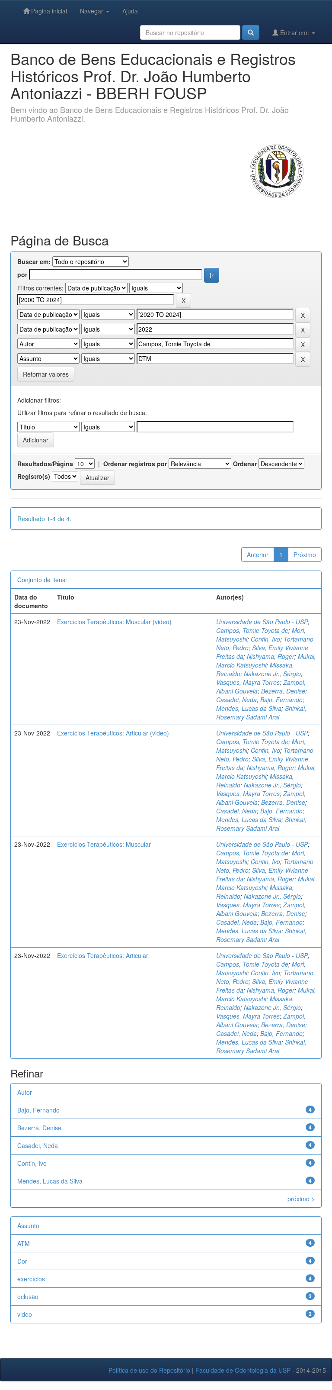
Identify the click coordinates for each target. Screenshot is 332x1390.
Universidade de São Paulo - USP (262, 621)
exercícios (31, 1278)
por (22, 274)
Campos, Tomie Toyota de (252, 630)
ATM (23, 1243)
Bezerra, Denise (283, 691)
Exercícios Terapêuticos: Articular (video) (113, 733)
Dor (22, 1261)
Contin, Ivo (265, 639)
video (24, 1314)
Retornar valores (46, 374)
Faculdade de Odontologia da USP (242, 1370)
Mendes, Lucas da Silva (248, 708)
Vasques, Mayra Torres (248, 682)
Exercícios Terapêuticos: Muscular (104, 844)
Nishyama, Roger (270, 656)
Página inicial (48, 10)
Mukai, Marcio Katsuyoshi (266, 660)
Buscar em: (34, 261)
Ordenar (245, 463)
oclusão (27, 1296)
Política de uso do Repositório (149, 1370)
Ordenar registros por (135, 463)
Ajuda (130, 10)
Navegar (92, 10)
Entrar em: (294, 32)
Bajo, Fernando (281, 699)
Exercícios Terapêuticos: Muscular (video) (114, 621)
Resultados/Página (45, 463)
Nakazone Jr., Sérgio (272, 673)
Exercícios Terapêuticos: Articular (102, 955)
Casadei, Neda (236, 699)
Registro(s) (33, 476)
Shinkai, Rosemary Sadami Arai (261, 712)
